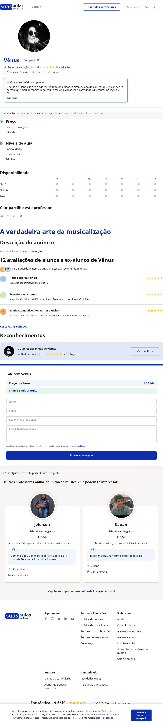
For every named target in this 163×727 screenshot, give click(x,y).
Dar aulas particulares (102, 7)
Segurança (87, 643)
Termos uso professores (95, 631)
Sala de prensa (126, 659)
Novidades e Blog (91, 678)
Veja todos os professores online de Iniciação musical (81, 591)
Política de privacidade (94, 625)
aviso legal (65, 446)
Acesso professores (129, 631)
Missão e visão (126, 643)
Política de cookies (92, 619)
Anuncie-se (133, 7)
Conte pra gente (50, 473)
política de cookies (104, 717)
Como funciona (126, 625)
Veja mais (12, 97)
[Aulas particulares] (11, 10)
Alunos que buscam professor (56, 686)
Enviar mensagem (81, 455)
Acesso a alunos (127, 637)
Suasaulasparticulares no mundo (132, 651)
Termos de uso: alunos (94, 637)
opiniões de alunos (121, 703)
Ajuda (120, 619)
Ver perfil (143, 351)
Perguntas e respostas (94, 684)
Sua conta (150, 7)
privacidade (80, 446)
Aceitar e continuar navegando (141, 715)
